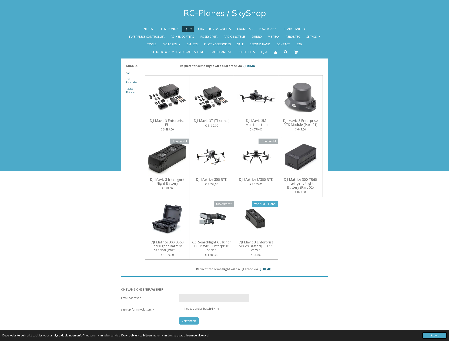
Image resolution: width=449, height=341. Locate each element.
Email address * (131, 298)
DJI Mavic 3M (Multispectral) (255, 123)
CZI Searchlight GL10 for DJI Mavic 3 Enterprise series (211, 246)
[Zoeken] (286, 52)
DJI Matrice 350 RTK (211, 179)
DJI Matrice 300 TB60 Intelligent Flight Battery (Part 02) (300, 183)
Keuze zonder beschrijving (201, 309)
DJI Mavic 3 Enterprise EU (167, 123)
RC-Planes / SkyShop (224, 13)
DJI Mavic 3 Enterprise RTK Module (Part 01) (300, 123)
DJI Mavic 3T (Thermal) (211, 121)
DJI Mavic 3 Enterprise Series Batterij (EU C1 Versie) (256, 246)
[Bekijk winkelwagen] (296, 52)
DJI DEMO (249, 66)
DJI (129, 72)
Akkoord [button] (434, 335)
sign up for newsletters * (137, 309)
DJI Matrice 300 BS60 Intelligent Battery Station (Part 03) (167, 246)
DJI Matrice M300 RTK (256, 179)
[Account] (275, 52)
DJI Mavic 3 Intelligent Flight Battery (167, 181)
